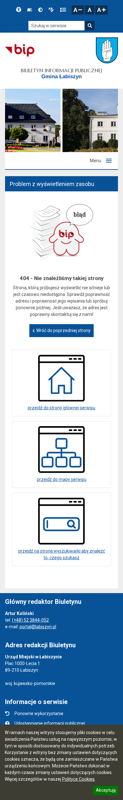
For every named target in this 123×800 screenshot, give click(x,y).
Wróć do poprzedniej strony (63, 330)
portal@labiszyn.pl (38, 626)
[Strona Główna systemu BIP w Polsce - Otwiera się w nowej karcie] (19, 50)
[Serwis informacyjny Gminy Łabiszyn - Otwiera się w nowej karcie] (107, 50)
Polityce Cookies (78, 779)
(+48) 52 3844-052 (30, 620)
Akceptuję (106, 791)
